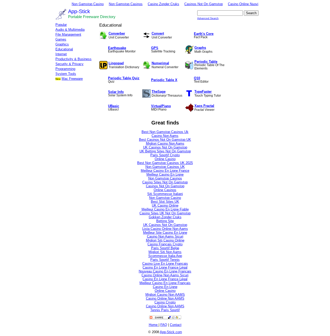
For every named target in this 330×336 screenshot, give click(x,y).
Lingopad (116, 63)
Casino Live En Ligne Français (165, 263)
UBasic (113, 106)
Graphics (62, 44)
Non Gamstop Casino (88, 4)
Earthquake (117, 48)
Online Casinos (165, 190)
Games (60, 39)
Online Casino (165, 159)
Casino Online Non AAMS (165, 298)
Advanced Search (208, 18)
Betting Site (165, 221)
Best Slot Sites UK (165, 202)
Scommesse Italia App (165, 256)
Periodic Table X (164, 80)
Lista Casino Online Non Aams (165, 229)
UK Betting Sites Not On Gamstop (165, 151)
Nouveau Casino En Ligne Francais (165, 271)
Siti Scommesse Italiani (165, 194)
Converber (117, 33)
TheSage (159, 91)
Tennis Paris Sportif (165, 310)
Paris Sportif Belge (165, 248)
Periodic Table (205, 62)
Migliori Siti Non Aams (165, 252)
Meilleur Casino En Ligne (165, 174)
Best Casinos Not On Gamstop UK (165, 140)
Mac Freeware (72, 79)
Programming (65, 69)
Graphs (200, 48)
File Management (68, 34)
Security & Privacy (69, 64)
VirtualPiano (161, 106)
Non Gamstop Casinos (126, 4)
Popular (61, 25)
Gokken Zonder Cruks (165, 217)
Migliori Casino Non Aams (165, 143)
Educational (64, 49)
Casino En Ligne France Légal (165, 267)
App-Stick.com (171, 332)
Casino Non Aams (165, 136)
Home (154, 325)
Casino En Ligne (165, 287)
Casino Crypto (165, 302)
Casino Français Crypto (165, 244)
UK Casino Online (165, 205)
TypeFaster (203, 91)
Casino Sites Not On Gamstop (165, 182)
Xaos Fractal (204, 106)
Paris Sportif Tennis (165, 260)
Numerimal (160, 63)
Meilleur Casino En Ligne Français (165, 283)
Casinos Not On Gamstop (203, 4)
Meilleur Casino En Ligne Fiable (165, 209)
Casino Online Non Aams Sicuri (165, 275)
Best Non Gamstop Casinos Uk (165, 132)
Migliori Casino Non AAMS (165, 294)
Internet (61, 54)
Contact (176, 325)
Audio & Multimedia (70, 30)
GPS (154, 48)
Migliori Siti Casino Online (165, 240)
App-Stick (79, 11)
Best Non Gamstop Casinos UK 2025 (165, 163)
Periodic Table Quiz (123, 78)
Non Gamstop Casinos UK (165, 167)
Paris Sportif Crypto (165, 155)
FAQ (163, 325)
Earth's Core (203, 34)
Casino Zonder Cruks (163, 4)
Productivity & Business (73, 59)
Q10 (197, 78)
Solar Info (116, 92)
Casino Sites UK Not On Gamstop (165, 213)
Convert (158, 33)
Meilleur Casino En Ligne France (165, 171)
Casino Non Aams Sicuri (165, 236)
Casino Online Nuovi (243, 4)
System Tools (65, 74)
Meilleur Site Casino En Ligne (165, 233)
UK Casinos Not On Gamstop (165, 147)
